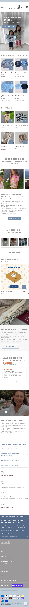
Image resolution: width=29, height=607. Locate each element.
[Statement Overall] (7, 117)
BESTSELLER (6, 108)
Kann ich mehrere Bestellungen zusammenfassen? (10, 454)
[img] (15, 363)
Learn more (14, 222)
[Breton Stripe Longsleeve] (21, 117)
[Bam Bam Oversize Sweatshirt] (7, 138)
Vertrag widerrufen (6, 561)
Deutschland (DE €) (8, 592)
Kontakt (3, 566)
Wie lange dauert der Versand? (10, 460)
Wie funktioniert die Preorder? (9, 449)
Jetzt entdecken (14, 218)
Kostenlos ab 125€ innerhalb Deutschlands (12, 477)
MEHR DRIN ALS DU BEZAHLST (9, 260)
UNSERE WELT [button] (5, 571)
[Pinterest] (5, 585)
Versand (3, 556)
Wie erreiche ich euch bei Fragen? (10, 465)
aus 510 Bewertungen (8, 364)
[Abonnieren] (26, 536)
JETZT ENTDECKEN (9, 26)
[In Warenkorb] (11, 68)
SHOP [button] (2, 576)
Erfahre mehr (10, 346)
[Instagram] (8, 585)
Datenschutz (4, 554)
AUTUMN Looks (8, 55)
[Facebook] (2, 585)
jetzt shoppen (22, 55)
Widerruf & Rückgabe (6, 558)
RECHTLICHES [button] (5, 547)
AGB (2, 551)
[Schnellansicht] (11, 121)
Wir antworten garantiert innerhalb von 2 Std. (12, 487)
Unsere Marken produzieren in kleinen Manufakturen (14, 498)
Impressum (4, 563)
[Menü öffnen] (3, 7)
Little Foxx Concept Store (10, 603)
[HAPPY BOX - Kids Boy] (14, 277)
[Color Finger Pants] (21, 138)
